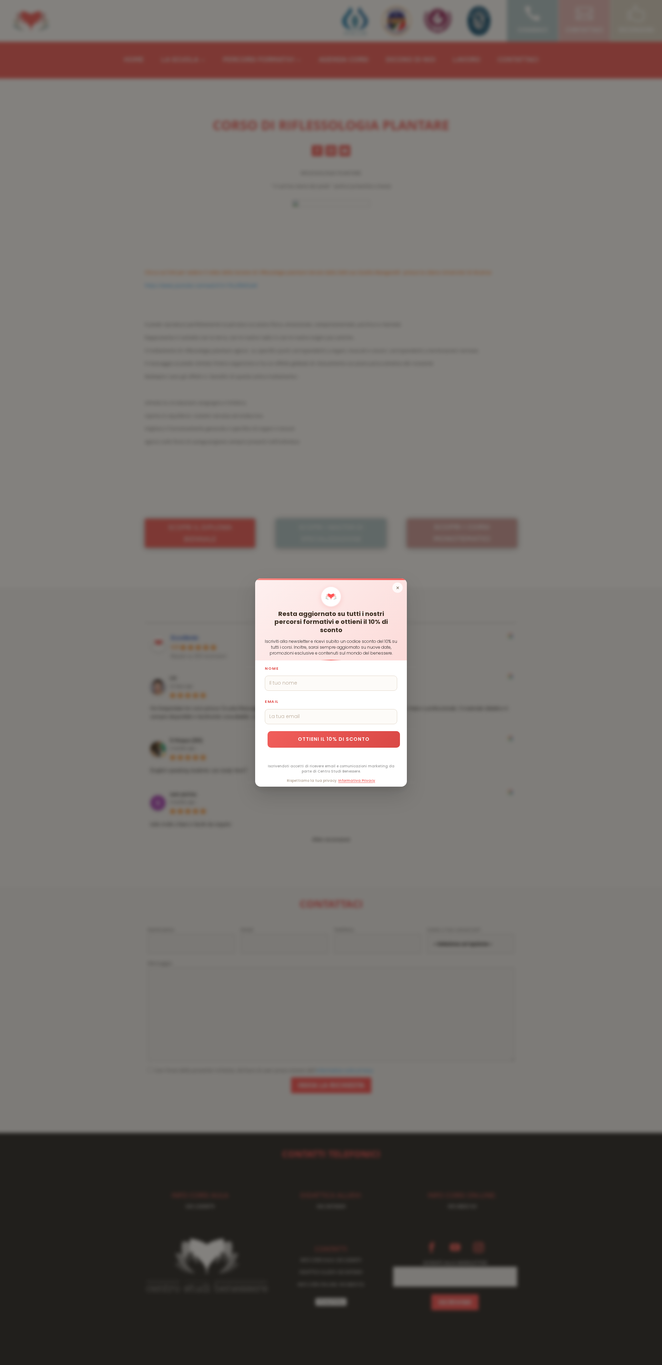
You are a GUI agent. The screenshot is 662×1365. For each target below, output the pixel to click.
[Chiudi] (397, 587)
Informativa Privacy (356, 780)
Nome (272, 668)
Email (272, 701)
